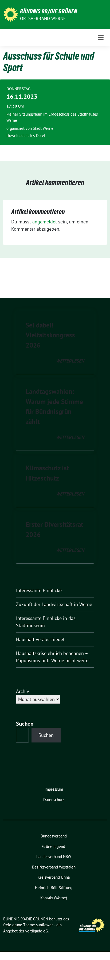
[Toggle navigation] (101, 37)
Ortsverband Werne (43, 18)
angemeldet (44, 222)
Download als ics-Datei (25, 135)
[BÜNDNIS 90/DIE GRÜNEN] (10, 14)
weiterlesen (70, 361)
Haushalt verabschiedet (40, 639)
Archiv (22, 691)
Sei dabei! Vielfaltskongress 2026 (50, 335)
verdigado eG (36, 931)
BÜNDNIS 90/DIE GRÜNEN (48, 11)
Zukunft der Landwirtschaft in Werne (54, 604)
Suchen (25, 723)
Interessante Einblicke (39, 590)
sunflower (44, 924)
